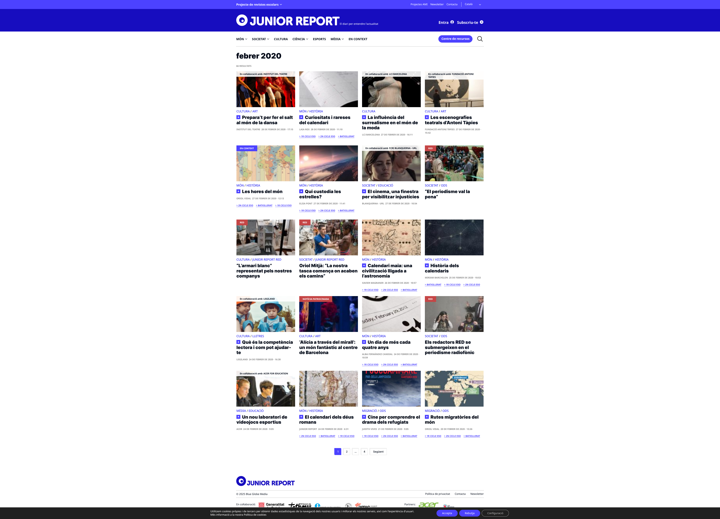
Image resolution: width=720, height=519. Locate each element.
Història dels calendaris (442, 268)
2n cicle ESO (327, 136)
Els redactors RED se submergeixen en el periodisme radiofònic (449, 347)
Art (255, 111)
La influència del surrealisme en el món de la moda (390, 122)
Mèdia (241, 411)
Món (303, 111)
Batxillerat (347, 136)
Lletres (258, 336)
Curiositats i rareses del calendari (324, 120)
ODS (444, 185)
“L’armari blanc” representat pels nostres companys (264, 271)
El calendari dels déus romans (326, 419)
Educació (385, 185)
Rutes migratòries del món (452, 419)
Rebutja (470, 513)
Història (316, 111)
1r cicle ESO (308, 136)
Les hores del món (262, 191)
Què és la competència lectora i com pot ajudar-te (264, 347)
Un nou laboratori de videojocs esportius (261, 419)
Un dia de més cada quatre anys (386, 345)
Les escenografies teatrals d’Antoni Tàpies (451, 120)
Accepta (447, 513)
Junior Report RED (266, 259)
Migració (369, 411)
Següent (378, 451)
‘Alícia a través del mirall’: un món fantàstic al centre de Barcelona (328, 347)
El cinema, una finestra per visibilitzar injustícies (390, 194)
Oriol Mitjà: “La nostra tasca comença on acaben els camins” (328, 271)
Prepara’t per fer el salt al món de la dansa (264, 120)
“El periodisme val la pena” (447, 194)
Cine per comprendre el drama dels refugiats (391, 419)
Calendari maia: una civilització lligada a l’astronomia (387, 271)
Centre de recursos (455, 39)
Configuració (495, 513)
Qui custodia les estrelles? (320, 194)
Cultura (243, 111)
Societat (369, 185)
